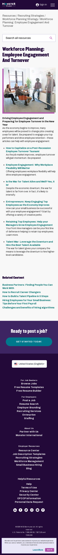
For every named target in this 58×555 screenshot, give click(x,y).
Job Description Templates (29, 454)
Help (29, 484)
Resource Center (29, 450)
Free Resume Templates (29, 387)
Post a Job (29, 400)
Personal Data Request (29, 502)
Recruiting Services (29, 411)
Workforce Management (29, 461)
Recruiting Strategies (31, 15)
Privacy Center (29, 491)
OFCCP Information (29, 498)
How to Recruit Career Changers (21, 292)
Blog (29, 468)
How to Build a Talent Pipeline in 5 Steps (25, 296)
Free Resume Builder (28, 391)
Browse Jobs (29, 383)
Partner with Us (29, 431)
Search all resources (11, 31)
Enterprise (29, 414)
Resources (9, 15)
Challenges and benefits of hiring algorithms (28, 307)
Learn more (38, 550)
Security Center (29, 494)
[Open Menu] (53, 4)
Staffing (29, 418)
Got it (49, 550)
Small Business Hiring (29, 465)
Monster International (29, 435)
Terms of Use (29, 487)
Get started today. (29, 342)
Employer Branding (29, 407)
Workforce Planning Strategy (20, 19)
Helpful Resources (29, 479)
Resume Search (29, 404)
